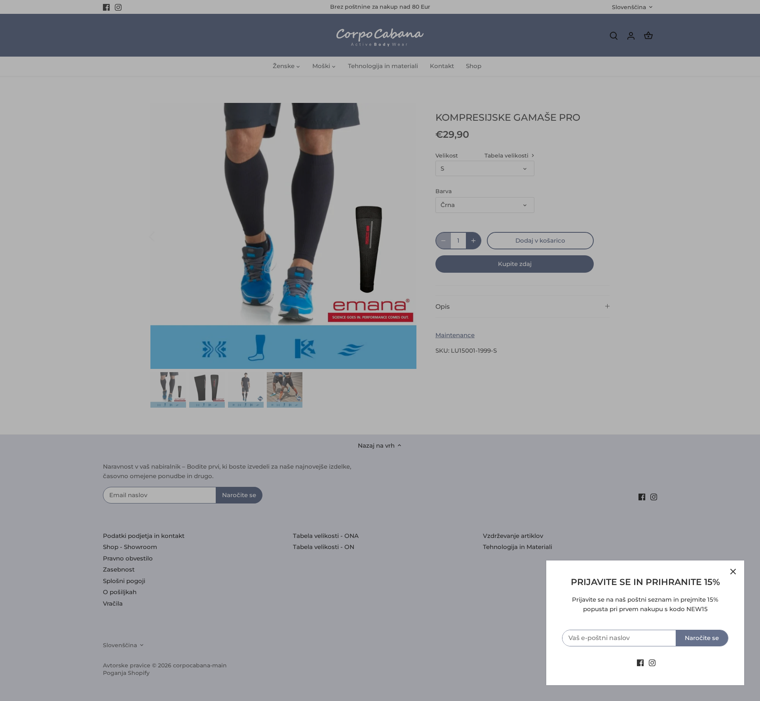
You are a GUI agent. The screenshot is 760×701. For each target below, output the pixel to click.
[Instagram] (652, 662)
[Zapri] (733, 571)
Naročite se (702, 638)
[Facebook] (640, 662)
